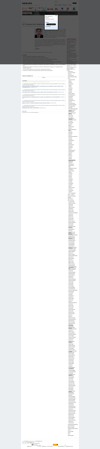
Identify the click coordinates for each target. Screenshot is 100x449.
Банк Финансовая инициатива (71, 118)
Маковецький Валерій (72, 319)
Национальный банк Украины (73, 428)
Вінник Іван (70, 230)
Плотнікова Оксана (72, 349)
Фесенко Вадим (71, 392)
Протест (69, 432)
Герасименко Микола (72, 240)
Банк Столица (71, 115)
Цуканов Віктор (71, 403)
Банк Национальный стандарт (72, 110)
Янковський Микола (72, 417)
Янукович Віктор (71, 418)
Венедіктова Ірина (71, 236)
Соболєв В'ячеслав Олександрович (72, 368)
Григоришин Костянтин (72, 248)
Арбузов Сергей (71, 211)
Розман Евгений (71, 359)
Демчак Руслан (70, 198)
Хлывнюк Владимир (72, 396)
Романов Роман (71, 360)
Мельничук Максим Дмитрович (72, 327)
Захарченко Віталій (72, 265)
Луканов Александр (72, 309)
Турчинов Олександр (72, 385)
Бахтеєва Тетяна (71, 218)
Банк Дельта (71, 97)
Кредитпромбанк (71, 151)
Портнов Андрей (71, 353)
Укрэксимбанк (71, 183)
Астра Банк (70, 89)
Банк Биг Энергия (71, 93)
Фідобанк (70, 186)
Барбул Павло (71, 215)
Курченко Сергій (71, 298)
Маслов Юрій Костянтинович (71, 325)
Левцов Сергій (71, 305)
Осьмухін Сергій (71, 338)
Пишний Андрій (71, 348)
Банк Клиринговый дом (72, 104)
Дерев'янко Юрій (71, 258)
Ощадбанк (70, 158)
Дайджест (69, 197)
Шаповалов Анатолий (72, 410)
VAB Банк (70, 85)
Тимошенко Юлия (71, 382)
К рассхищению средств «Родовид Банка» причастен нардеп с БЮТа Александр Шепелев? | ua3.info (39, 92)
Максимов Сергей (71, 320)
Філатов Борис (71, 388)
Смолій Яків (70, 366)
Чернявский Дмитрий (72, 407)
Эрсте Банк (70, 191)
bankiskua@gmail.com (38, 441)
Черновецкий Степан (72, 406)
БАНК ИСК (26, 441)
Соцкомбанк (71, 173)
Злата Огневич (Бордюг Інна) (72, 268)
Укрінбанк (70, 176)
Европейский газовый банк (73, 136)
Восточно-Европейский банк (72, 129)
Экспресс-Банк (71, 190)
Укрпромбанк (71, 179)
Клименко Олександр (72, 280)
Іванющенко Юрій (71, 201)
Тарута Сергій (71, 378)
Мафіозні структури (71, 427)
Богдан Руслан (71, 225)
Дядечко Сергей (71, 262)
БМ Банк (70, 125)
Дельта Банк (71, 132)
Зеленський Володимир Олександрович (72, 267)
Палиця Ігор (70, 342)
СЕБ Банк (70, 172)
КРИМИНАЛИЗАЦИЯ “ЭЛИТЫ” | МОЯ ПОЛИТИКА (30, 107)
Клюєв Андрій (71, 284)
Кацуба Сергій (71, 276)
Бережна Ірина (71, 219)
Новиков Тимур (71, 331)
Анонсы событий (71, 75)
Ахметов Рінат (71, 214)
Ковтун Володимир (72, 287)
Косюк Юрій (70, 294)
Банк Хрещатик (71, 122)
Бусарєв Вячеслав (71, 229)
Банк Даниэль (71, 96)
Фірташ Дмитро (71, 389)
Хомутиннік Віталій (72, 400)
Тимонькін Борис (71, 381)
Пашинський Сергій (72, 345)
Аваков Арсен (71, 204)
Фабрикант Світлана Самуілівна (72, 391)
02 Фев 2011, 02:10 (42, 107)
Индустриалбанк (71, 144)
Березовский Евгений (72, 222)
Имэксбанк (70, 143)
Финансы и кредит (71, 187)
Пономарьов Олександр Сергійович (72, 351)
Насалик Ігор (71, 330)
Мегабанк (70, 154)
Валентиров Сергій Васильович (72, 233)
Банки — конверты (71, 194)
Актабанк (70, 86)
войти (27, 112)
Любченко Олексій (72, 313)
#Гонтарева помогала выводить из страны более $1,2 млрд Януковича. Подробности (37, 69)
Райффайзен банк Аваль (73, 168)
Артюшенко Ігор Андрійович (73, 212)
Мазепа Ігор (70, 316)
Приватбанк (70, 162)
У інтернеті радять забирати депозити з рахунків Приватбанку (71, 68)
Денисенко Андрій (71, 254)
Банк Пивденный (71, 111)
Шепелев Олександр (72, 413)
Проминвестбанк (71, 165)
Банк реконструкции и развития (72, 113)
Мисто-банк (70, 155)
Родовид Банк (71, 169)
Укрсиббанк (70, 180)
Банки (69, 78)
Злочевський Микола (72, 269)
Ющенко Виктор (71, 414)
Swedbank (70, 82)
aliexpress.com (70, 71)
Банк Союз (70, 114)
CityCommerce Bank (72, 79)
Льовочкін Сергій (71, 312)
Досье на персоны (71, 200)
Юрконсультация (70, 435)
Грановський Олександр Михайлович (73, 247)
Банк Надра (70, 107)
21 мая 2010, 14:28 (60, 92)
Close (56, 15)
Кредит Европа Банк (72, 150)
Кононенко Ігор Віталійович (73, 290)
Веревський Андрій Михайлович (72, 238)
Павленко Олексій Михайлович (71, 341)
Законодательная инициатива (73, 424)
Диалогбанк (70, 133)
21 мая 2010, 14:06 (34, 87)
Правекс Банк (71, 161)
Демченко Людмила (72, 251)
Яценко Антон (71, 421)
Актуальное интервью (71, 72)
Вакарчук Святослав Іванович (72, 232)
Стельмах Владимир (72, 370)
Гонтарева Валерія (71, 243)
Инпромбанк (71, 147)
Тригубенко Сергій (72, 384)
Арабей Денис (71, 208)
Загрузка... (44, 77)
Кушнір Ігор (70, 301)
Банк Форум (70, 121)
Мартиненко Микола (72, 323)
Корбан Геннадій (71, 291)
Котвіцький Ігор (71, 295)
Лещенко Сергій (71, 306)
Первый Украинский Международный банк (72, 160)
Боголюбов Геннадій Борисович (72, 227)
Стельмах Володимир (72, 371)
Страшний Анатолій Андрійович (72, 374)
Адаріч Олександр (71, 207)
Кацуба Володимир (72, 273)
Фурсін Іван (70, 395)
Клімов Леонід (71, 277)
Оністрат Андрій (71, 335)
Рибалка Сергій (71, 356)
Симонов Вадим (71, 363)
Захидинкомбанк (71, 140)
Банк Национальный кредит (73, 108)
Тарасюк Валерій (71, 377)
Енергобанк (70, 139)
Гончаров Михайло (72, 244)
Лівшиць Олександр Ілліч (73, 302)
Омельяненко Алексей (72, 334)
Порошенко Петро (71, 352)
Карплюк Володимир (72, 272)
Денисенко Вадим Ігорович (73, 255)
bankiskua (38, 443)
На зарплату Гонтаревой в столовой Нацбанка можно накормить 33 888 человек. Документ (38, 70)
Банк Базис (70, 92)
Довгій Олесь (71, 259)
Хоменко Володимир (72, 399)
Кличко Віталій (71, 283)
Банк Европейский (72, 100)
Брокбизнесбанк (71, 126)
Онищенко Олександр (72, 337)
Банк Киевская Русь (72, 103)
